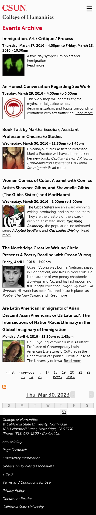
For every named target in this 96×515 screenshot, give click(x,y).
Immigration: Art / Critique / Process (37, 38)
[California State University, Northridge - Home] (14, 9)
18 (56, 372)
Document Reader (16, 499)
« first (10, 372)
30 (64, 412)
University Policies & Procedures (28, 466)
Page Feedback (14, 450)
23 (23, 377)
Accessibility (12, 442)
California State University (23, 507)
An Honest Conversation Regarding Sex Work (46, 86)
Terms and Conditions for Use (26, 482)
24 (31, 377)
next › (57, 377)
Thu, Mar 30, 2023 (48, 395)
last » (70, 377)
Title (7, 474)
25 (39, 377)
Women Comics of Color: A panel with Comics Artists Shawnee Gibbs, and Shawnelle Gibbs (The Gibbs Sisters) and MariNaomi (47, 187)
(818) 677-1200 (26, 433)
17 (47, 372)
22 (88, 372)
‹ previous (26, 372)
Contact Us (51, 433)
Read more (35, 65)
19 (64, 372)
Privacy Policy (13, 490)
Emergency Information (21, 458)
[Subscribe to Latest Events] (5, 386)
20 (72, 372)
